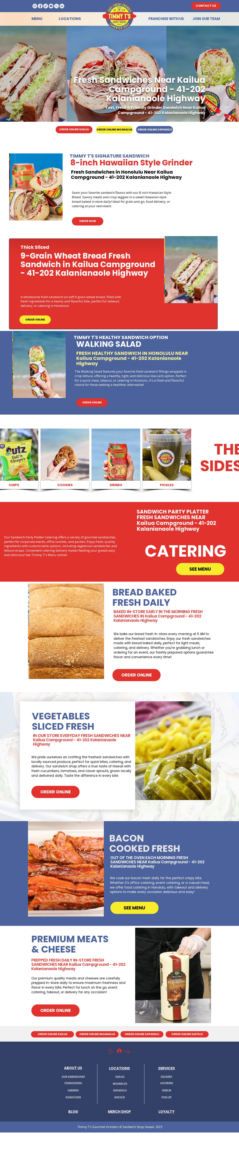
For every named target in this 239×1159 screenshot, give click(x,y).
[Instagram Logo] (34, 6)
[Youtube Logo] (51, 6)
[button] (52, 186)
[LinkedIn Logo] (62, 6)
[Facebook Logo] (40, 6)
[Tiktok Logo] (45, 6)
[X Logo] (56, 6)
